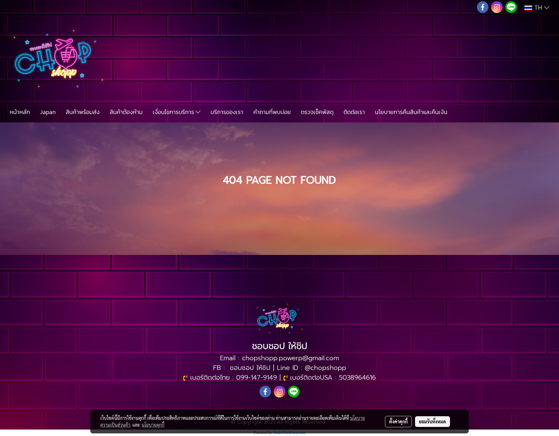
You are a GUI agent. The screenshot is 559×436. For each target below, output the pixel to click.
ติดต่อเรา (354, 112)
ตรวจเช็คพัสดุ (317, 112)
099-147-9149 (256, 377)
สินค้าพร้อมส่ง (83, 112)
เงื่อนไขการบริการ (174, 112)
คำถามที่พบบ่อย (272, 112)
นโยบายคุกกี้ (153, 425)
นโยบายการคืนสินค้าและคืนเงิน (411, 112)
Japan (48, 112)
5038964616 (357, 377)
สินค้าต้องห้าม (126, 112)
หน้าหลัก (20, 112)
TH (538, 7)
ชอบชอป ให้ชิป (250, 368)
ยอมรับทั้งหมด (432, 421)
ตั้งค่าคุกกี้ (398, 421)
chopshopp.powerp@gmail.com (290, 358)
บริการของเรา (227, 112)
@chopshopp (325, 368)
